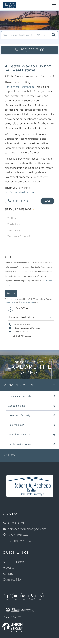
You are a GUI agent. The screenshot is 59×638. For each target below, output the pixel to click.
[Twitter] (32, 596)
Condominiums (16, 405)
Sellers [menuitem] (8, 574)
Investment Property (19, 415)
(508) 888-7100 (31, 49)
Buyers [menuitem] (8, 568)
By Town (10, 455)
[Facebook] (7, 596)
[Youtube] (15, 596)
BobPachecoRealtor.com (19, 87)
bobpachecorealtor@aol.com (27, 328)
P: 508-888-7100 (21, 324)
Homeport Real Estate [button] (21, 317)
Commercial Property (19, 396)
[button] (53, 35)
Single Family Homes (19, 444)
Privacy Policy (10, 302)
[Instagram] (23, 596)
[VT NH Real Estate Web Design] (12, 627)
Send (10, 293)
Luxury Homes (16, 425)
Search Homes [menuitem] (14, 562)
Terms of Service (27, 302)
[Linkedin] (40, 596)
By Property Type (18, 385)
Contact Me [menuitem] (12, 579)
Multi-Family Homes (19, 434)
